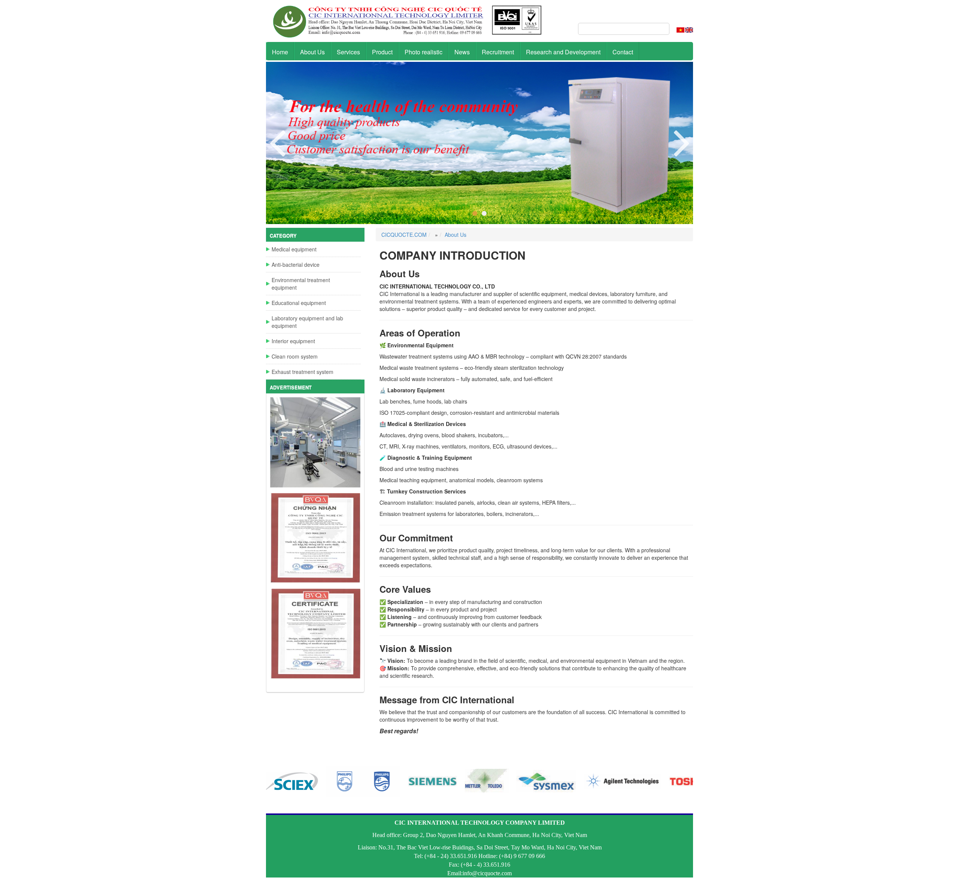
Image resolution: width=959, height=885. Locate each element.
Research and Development (563, 52)
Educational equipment (299, 302)
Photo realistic (423, 52)
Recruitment (498, 52)
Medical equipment (294, 249)
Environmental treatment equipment (301, 283)
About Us (312, 52)
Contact (622, 52)
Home (280, 52)
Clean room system (295, 356)
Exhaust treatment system (302, 371)
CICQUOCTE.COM (404, 234)
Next (277, 142)
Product (382, 52)
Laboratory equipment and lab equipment (307, 321)
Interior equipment (293, 341)
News (462, 52)
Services (348, 52)
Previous (682, 142)
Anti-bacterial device (296, 264)
